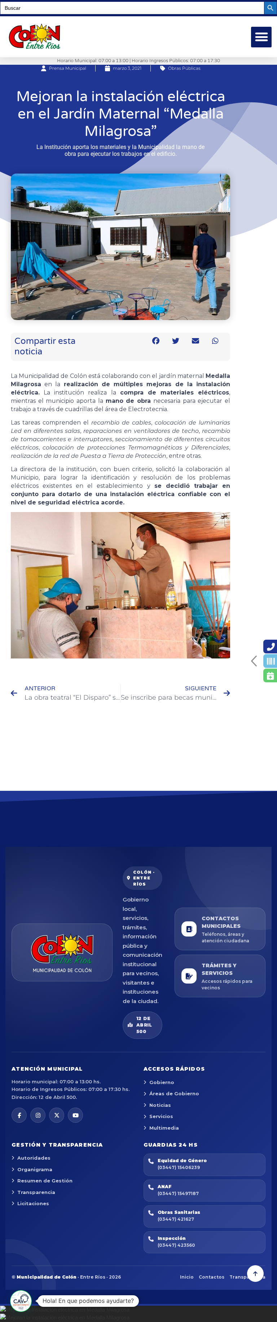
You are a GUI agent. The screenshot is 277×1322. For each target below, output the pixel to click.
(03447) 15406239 (179, 1167)
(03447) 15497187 (178, 1193)
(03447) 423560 (176, 1245)
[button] (261, 37)
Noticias (160, 1105)
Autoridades (33, 1158)
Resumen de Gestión (44, 1181)
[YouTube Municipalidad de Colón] (75, 1115)
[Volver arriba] (255, 1273)
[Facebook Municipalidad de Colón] (19, 1115)
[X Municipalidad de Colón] (56, 1115)
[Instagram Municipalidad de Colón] (37, 1115)
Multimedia (164, 1128)
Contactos (211, 1277)
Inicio (187, 1277)
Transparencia (36, 1192)
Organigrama (34, 1169)
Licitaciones (33, 1203)
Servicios (161, 1116)
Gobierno (161, 1082)
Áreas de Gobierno (174, 1093)
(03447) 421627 (176, 1219)
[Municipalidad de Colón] (62, 952)
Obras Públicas (184, 68)
